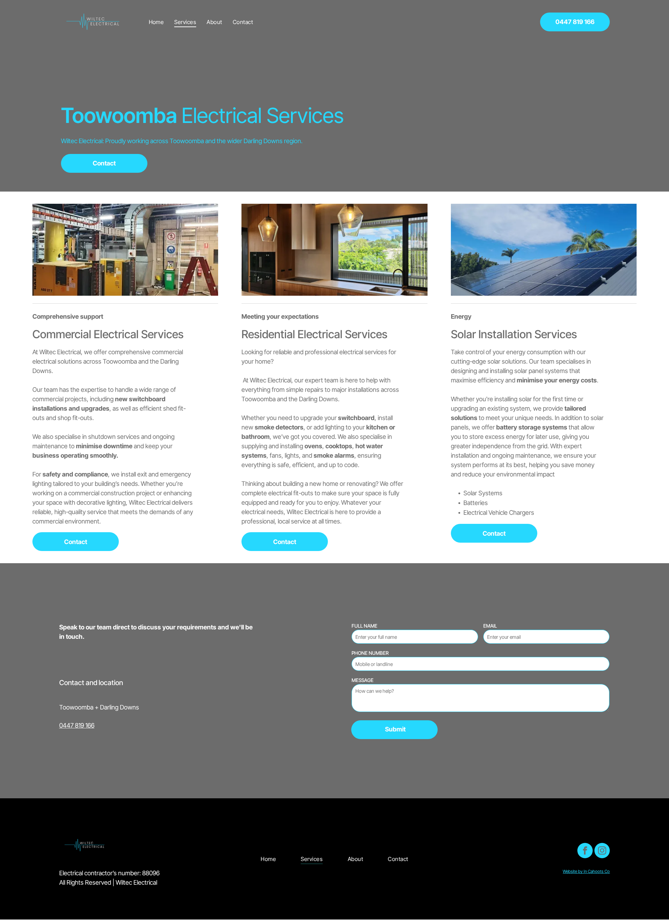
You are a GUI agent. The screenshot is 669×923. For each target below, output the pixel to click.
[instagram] (602, 851)
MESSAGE (363, 680)
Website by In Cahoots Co (586, 871)
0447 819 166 (76, 725)
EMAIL (490, 626)
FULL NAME (364, 626)
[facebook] (585, 851)
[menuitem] (156, 21)
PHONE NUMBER (370, 653)
